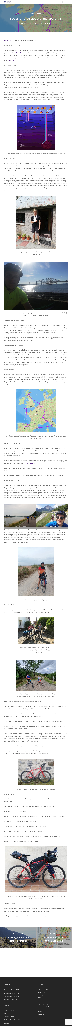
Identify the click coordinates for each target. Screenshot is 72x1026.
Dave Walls (19, 53)
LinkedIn (42, 916)
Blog (32, 13)
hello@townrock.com (14, 993)
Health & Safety (9, 1017)
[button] (67, 2)
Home (6, 40)
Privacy (6, 1013)
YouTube (50, 916)
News (39, 13)
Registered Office (44, 1004)
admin (24, 23)
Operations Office (44, 990)
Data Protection (9, 1010)
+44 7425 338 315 (14, 990)
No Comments (45, 23)
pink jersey (12, 60)
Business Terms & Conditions (13, 1020)
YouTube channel (29, 463)
